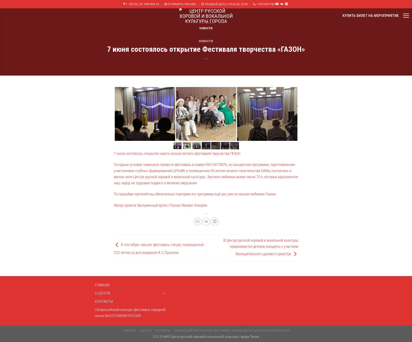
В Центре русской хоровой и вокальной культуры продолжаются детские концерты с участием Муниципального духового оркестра (260, 247)
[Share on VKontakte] (206, 222)
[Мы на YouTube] (277, 4)
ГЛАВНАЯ (102, 285)
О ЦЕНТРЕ (103, 293)
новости (206, 28)
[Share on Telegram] (215, 222)
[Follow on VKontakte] (281, 4)
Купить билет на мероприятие (370, 15)
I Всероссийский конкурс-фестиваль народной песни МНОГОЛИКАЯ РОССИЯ (130, 312)
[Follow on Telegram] (286, 4)
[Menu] (406, 16)
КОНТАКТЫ (104, 301)
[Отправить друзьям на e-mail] (197, 222)
